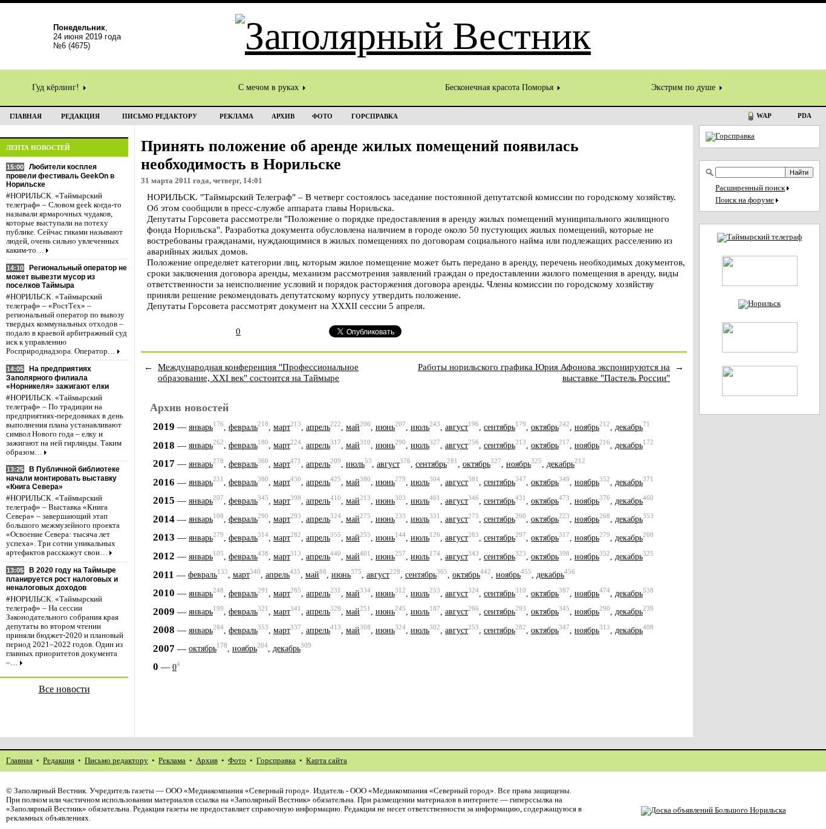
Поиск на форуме (744, 200)
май (353, 427)
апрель (318, 427)
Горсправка (276, 760)
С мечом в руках (269, 87)
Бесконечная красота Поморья (500, 87)
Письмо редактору (116, 760)
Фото (237, 760)
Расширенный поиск (750, 188)
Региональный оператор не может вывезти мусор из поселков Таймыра (66, 277)
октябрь (545, 427)
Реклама (172, 760)
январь (201, 427)
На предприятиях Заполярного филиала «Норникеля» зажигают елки (57, 378)
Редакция (58, 760)
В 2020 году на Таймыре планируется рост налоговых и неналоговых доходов (62, 579)
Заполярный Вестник (50, 791)
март (281, 427)
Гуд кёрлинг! (57, 87)
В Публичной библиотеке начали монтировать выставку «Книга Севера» (63, 478)
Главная (19, 760)
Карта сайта (326, 760)
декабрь (629, 427)
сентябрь (499, 427)
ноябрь (586, 427)
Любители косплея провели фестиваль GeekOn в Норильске (60, 176)
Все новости (64, 689)
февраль (243, 427)
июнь (385, 427)
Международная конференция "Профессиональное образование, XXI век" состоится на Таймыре (258, 372)
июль (420, 427)
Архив (207, 760)
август (456, 427)
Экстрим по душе (684, 87)
